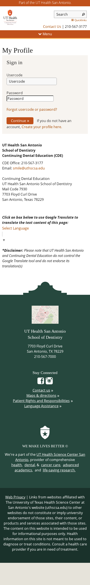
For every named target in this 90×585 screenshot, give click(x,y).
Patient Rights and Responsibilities (41, 400)
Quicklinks (80, 20)
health (16, 465)
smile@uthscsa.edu (29, 168)
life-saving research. (59, 470)
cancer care (50, 465)
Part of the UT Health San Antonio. (45, 2)
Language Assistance (41, 406)
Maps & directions (41, 395)
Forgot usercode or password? (32, 109)
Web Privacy (15, 497)
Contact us (41, 390)
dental (29, 465)
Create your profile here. (42, 126)
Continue (18, 120)
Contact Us (52, 26)
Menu (47, 34)
